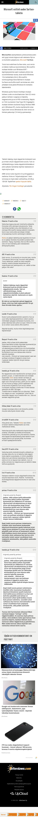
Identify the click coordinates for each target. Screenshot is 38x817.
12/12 (34, 550)
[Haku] (31, 2)
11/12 (34, 490)
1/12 (35, 221)
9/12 (34, 449)
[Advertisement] (19, 134)
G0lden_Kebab (6, 406)
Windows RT (7, 204)
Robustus (5, 221)
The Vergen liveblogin (16, 186)
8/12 (34, 420)
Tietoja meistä (19, 775)
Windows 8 (15, 201)
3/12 (34, 276)
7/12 (34, 406)
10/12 (34, 472)
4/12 (34, 314)
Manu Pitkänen (7, 48)
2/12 (34, 254)
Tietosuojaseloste (19, 786)
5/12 (34, 339)
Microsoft (23, 60)
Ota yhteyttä (19, 781)
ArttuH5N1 (5, 420)
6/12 (34, 371)
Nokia (4, 238)
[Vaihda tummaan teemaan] (36, 2)
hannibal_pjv (5, 371)
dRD (3, 254)
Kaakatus (4, 276)
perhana (4, 490)
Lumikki (4, 314)
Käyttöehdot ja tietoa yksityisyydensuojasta (19, 783)
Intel (11, 378)
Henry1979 (5, 449)
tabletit (24, 201)
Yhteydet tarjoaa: (19, 789)
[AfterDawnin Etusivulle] (19, 2)
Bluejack (4, 339)
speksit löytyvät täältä (23, 181)
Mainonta (19, 778)
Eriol (3, 472)
